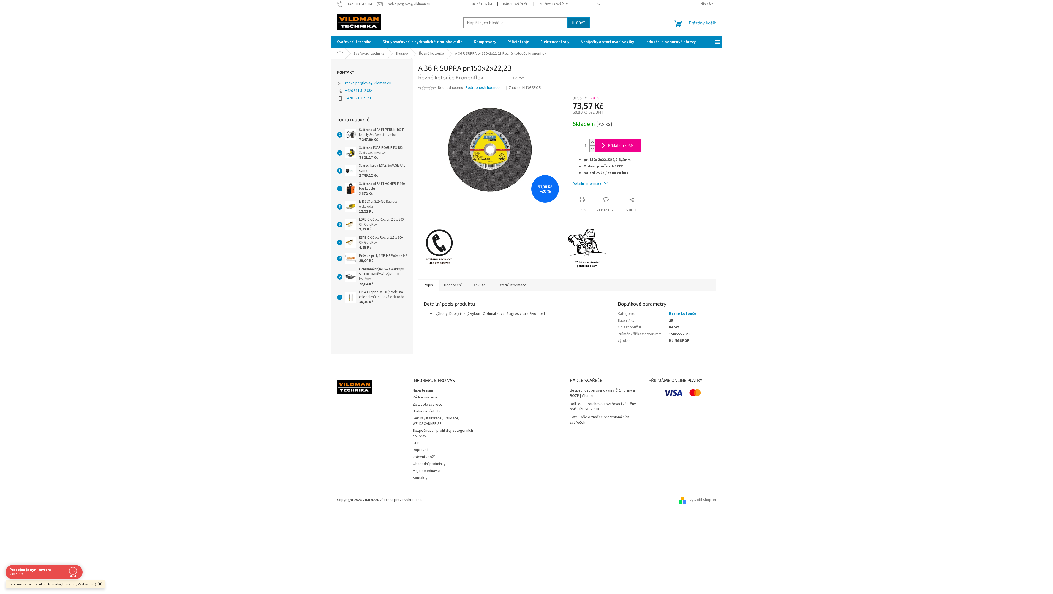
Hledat (578, 22)
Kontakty (420, 478)
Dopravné (421, 450)
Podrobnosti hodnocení (485, 87)
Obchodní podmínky (429, 464)
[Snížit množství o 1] (592, 148)
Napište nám (482, 4)
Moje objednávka (427, 471)
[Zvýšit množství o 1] (592, 142)
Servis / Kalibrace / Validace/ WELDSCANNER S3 (436, 421)
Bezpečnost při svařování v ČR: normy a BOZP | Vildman (602, 393)
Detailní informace (587, 183)
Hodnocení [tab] (453, 285)
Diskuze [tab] (479, 285)
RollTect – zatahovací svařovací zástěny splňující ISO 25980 (603, 407)
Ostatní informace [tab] (511, 285)
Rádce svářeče (515, 4)
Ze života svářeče (554, 4)
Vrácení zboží (424, 457)
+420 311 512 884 (359, 91)
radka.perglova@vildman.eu (368, 83)
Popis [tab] (428, 285)
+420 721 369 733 (359, 98)
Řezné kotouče (682, 314)
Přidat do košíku (622, 145)
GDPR (417, 443)
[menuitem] (354, 42)
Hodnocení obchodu (429, 411)
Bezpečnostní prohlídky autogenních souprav (443, 433)
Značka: (525, 87)
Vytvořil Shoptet (703, 500)
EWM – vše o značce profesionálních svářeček (599, 420)
